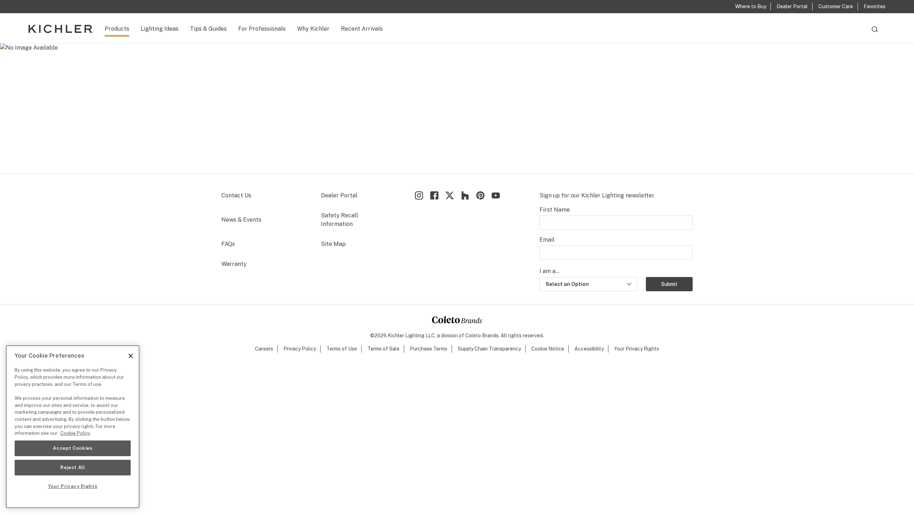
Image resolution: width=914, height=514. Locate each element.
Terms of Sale (383, 349)
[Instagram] (419, 195)
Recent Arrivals (362, 28)
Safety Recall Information (339, 219)
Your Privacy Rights (636, 349)
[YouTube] (496, 195)
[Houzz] (465, 195)
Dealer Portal (339, 195)
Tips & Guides (208, 28)
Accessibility (589, 349)
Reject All (72, 467)
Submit (669, 284)
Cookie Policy (75, 433)
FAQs (228, 244)
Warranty (234, 264)
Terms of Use (341, 349)
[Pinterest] (480, 195)
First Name (554, 209)
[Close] (131, 356)
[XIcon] (450, 195)
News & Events (241, 219)
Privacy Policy (299, 349)
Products (117, 28)
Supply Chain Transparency (489, 349)
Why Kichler (313, 28)
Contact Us (236, 195)
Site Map (333, 244)
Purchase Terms (428, 349)
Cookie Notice (547, 349)
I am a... (549, 271)
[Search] (874, 32)
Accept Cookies (72, 448)
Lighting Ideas (160, 28)
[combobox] (874, 32)
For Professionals (262, 28)
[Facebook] (434, 195)
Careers (264, 349)
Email (546, 239)
